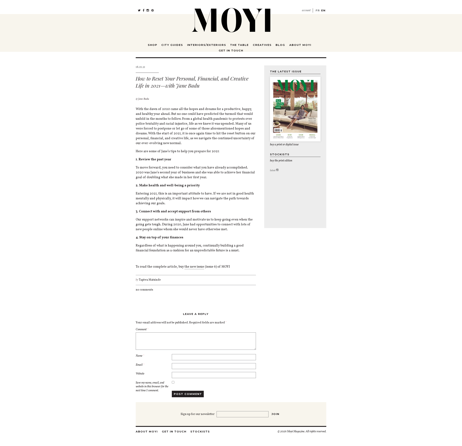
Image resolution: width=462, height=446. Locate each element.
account (306, 10)
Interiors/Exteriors (206, 45)
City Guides (172, 45)
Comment (142, 330)
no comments (144, 290)
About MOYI (300, 45)
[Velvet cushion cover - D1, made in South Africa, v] (316, 177)
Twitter (139, 9)
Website (140, 374)
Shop (152, 45)
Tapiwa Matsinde (150, 280)
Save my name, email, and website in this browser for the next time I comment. (152, 387)
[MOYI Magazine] (231, 18)
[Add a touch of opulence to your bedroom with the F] (284, 177)
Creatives (262, 45)
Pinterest (152, 9)
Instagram (148, 9)
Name (140, 356)
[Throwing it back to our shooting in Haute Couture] (274, 177)
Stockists (200, 431)
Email (140, 365)
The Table (239, 45)
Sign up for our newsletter (198, 414)
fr (318, 10)
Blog (280, 45)
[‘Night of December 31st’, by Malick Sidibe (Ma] (295, 177)
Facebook (143, 9)
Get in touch (231, 50)
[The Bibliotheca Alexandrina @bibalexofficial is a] (305, 177)
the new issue (194, 267)
